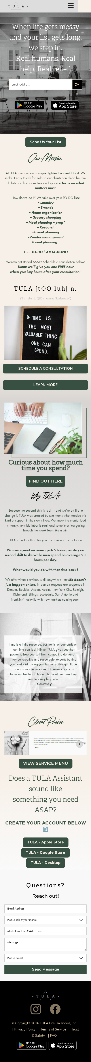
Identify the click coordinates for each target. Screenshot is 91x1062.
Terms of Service (53, 1029)
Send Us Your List (45, 142)
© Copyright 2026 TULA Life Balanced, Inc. (44, 1023)
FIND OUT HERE (46, 481)
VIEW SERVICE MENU (45, 763)
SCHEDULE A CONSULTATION (45, 368)
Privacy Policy (25, 1029)
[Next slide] (79, 744)
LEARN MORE (45, 385)
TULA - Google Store (45, 852)
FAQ (53, 1036)
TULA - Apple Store (45, 842)
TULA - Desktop (46, 863)
